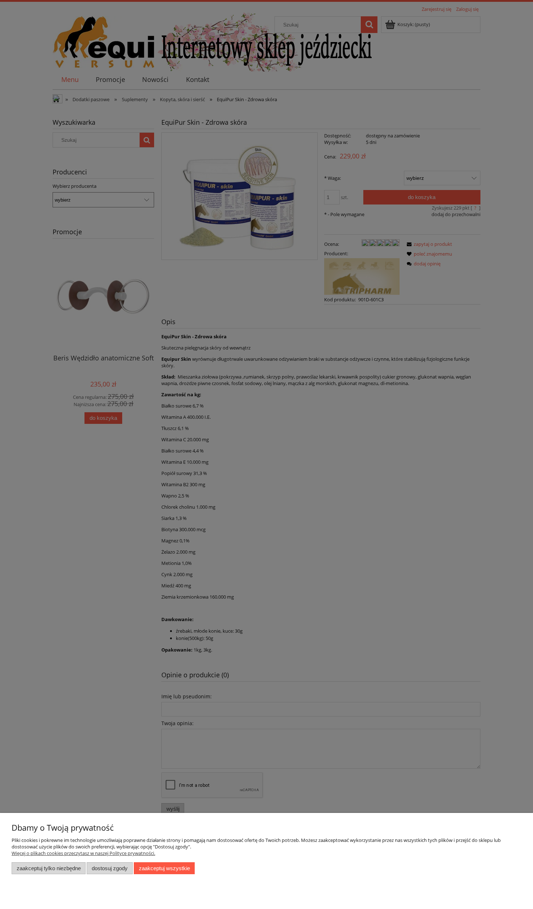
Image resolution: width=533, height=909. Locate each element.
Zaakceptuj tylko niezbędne (49, 868)
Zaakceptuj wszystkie (164, 868)
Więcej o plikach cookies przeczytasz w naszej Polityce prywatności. (83, 853)
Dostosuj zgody (110, 868)
